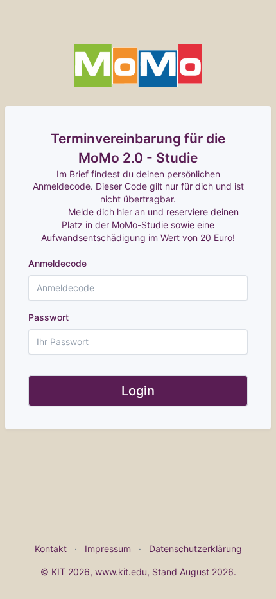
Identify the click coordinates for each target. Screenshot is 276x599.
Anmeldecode (57, 263)
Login (138, 390)
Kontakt (51, 548)
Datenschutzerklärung (195, 548)
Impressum (108, 548)
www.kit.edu (121, 571)
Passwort (48, 317)
